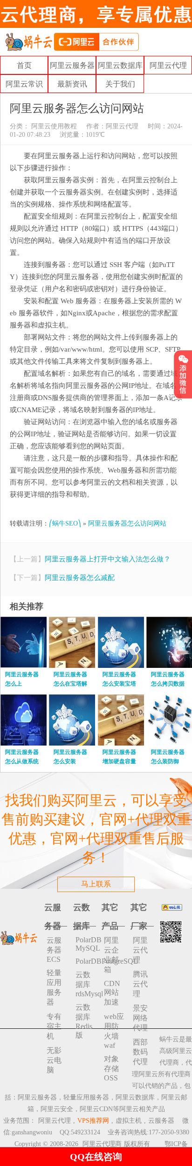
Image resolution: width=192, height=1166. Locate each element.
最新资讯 (72, 84)
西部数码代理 (140, 1052)
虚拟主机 (129, 1120)
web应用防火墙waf (114, 1031)
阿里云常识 (24, 84)
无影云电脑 (54, 1060)
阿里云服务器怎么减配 (80, 577)
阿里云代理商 (102, 1143)
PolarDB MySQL (85, 944)
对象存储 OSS (111, 1068)
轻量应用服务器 (54, 987)
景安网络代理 (140, 1018)
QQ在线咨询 (96, 1157)
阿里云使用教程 (53, 126)
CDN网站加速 (112, 992)
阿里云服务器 (72, 65)
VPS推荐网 (93, 1120)
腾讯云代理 (140, 984)
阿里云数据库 (120, 65)
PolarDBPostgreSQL (85, 961)
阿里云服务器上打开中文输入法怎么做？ (108, 559)
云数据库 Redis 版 (83, 1021)
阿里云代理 (168, 65)
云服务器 (161, 1120)
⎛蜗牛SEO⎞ (65, 523)
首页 (24, 65)
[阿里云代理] (72, 41)
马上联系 (96, 884)
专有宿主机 (54, 1026)
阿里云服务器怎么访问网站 (127, 523)
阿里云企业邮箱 (111, 954)
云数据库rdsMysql (85, 984)
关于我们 (120, 84)
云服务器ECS (54, 949)
